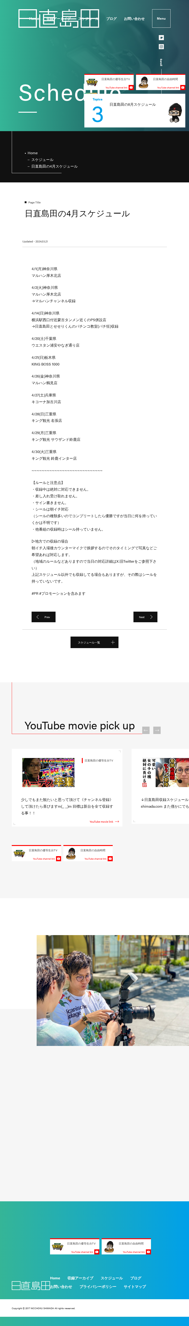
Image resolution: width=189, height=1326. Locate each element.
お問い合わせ (134, 18)
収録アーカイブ (59, 18)
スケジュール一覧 (89, 642)
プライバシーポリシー (98, 1286)
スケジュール (88, 18)
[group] (134, 110)
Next (142, 617)
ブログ (111, 18)
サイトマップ (135, 1286)
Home (34, 18)
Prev (47, 617)
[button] (146, 730)
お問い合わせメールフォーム (141, 1126)
